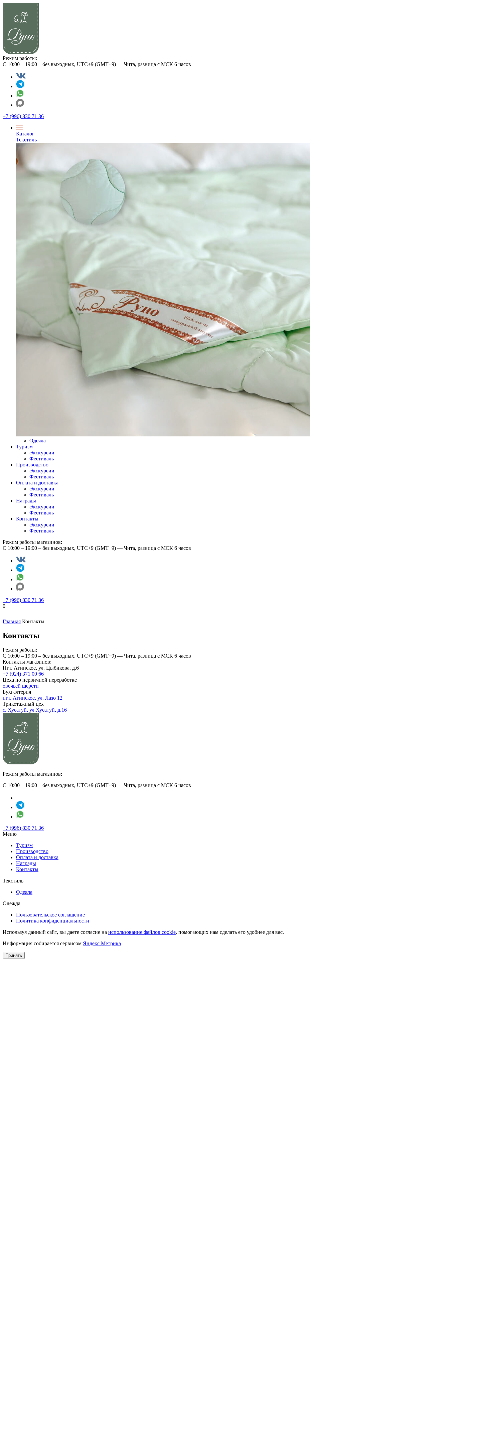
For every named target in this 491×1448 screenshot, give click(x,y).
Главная (12, 621)
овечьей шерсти (21, 686)
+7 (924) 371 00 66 (23, 674)
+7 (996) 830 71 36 (23, 116)
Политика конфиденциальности (52, 921)
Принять (13, 955)
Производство (32, 464)
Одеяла (37, 440)
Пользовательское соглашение (50, 915)
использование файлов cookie (142, 932)
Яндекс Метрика (102, 943)
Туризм (24, 446)
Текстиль (26, 139)
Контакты (27, 518)
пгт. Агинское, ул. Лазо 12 (32, 698)
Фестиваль (41, 458)
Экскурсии (41, 452)
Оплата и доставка (37, 482)
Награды (26, 500)
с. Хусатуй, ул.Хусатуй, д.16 (35, 710)
